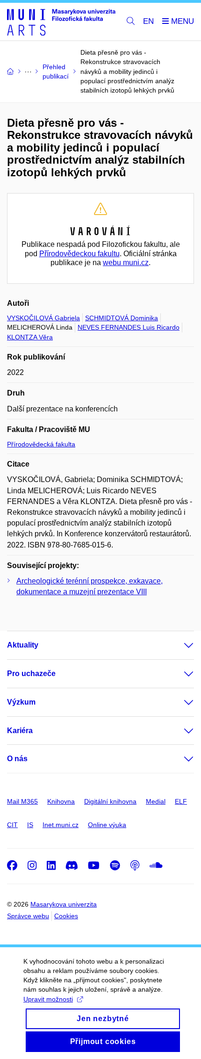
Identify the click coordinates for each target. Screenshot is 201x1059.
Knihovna (61, 801)
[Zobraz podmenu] (179, 645)
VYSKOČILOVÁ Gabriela (43, 318)
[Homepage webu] (61, 22)
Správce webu (28, 916)
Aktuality (22, 645)
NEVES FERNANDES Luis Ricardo (128, 327)
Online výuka (107, 824)
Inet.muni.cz (61, 824)
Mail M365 (22, 801)
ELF (181, 801)
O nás (17, 759)
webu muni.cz (126, 263)
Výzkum (21, 702)
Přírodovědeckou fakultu (79, 254)
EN (148, 21)
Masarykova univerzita (63, 904)
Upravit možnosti (48, 999)
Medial (155, 801)
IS (30, 824)
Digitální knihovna (110, 801)
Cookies (66, 916)
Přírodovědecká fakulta (41, 444)
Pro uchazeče (31, 673)
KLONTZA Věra (30, 337)
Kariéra (20, 731)
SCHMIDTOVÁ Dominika (121, 318)
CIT (12, 824)
